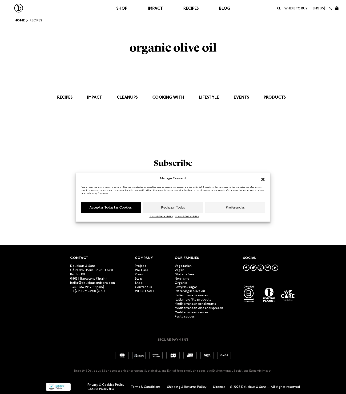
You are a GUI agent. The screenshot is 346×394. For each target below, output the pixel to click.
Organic (181, 283)
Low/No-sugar (186, 287)
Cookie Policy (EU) (102, 389)
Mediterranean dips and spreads (199, 308)
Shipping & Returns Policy (187, 387)
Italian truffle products (193, 300)
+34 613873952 (81, 287)
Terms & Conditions (146, 387)
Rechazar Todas (173, 207)
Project (140, 266)
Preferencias (235, 207)
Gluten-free (184, 274)
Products (275, 97)
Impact (155, 8)
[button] (263, 178)
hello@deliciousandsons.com (92, 283)
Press (139, 274)
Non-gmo (182, 279)
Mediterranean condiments (195, 304)
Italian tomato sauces (191, 295)
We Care (141, 270)
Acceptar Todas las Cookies (110, 207)
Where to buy (296, 8)
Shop (121, 8)
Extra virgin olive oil (190, 291)
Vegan (179, 270)
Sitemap (219, 387)
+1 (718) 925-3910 (83, 291)
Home (20, 20)
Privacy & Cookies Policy (161, 216)
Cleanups (127, 97)
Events (241, 97)
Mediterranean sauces (192, 312)
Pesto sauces (185, 316)
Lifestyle (209, 97)
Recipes (191, 8)
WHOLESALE (145, 291)
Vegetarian (183, 266)
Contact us (143, 287)
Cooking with (168, 97)
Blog (224, 8)
